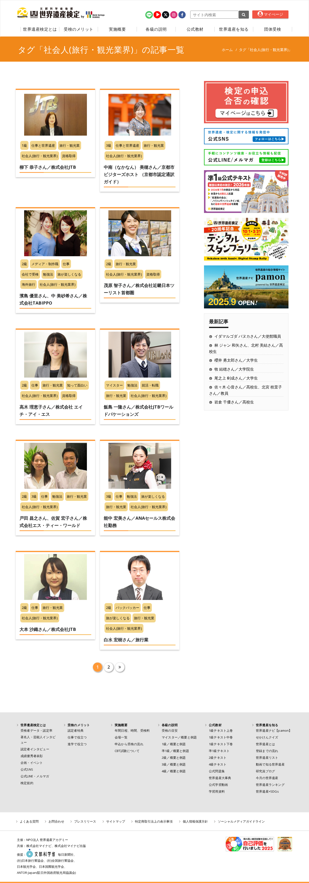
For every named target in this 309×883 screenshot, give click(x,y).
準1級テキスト (219, 751)
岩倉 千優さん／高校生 (234, 402)
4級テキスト (217, 764)
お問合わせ (56, 821)
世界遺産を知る (234, 29)
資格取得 (69, 155)
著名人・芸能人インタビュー (38, 739)
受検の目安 (170, 730)
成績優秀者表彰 (32, 756)
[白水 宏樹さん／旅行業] (140, 577)
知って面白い (77, 385)
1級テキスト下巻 (221, 744)
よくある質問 (29, 821)
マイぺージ (273, 14)
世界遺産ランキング (270, 784)
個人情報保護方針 (195, 821)
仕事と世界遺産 (43, 145)
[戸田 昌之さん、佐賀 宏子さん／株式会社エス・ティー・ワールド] (55, 466)
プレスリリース (85, 821)
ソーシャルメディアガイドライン (241, 821)
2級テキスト (217, 757)
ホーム (227, 49)
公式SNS (27, 769)
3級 (108, 145)
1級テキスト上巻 (221, 730)
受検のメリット (78, 29)
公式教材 (195, 29)
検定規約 (27, 783)
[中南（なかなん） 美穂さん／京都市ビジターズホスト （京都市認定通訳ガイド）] (140, 115)
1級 (24, 145)
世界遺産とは (265, 744)
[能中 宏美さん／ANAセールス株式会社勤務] (140, 466)
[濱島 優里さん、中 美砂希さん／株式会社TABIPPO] (55, 233)
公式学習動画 (218, 784)
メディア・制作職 (44, 264)
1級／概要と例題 (174, 744)
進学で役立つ (77, 744)
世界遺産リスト (267, 757)
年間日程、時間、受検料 (132, 730)
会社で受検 (30, 274)
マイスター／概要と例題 (179, 737)
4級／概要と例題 (174, 771)
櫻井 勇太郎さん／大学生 (236, 360)
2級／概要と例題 (174, 757)
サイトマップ (115, 821)
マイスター (114, 385)
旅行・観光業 (69, 145)
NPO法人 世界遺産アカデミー (47, 840)
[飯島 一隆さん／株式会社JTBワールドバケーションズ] (140, 355)
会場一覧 (121, 737)
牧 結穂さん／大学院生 (234, 369)
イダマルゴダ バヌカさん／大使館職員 (247, 336)
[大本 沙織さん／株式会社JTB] (55, 577)
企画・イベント (32, 762)
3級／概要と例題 (174, 764)
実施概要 (117, 29)
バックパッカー (127, 607)
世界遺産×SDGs (267, 791)
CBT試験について (127, 751)
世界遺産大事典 (220, 778)
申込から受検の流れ (129, 744)
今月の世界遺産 (267, 778)
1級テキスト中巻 (221, 737)
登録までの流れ (267, 751)
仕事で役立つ (77, 737)
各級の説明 (156, 29)
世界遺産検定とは (40, 29)
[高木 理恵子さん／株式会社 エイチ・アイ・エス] (55, 355)
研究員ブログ (265, 771)
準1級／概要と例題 (175, 751)
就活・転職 (150, 385)
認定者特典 (76, 730)
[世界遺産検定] (49, 13)
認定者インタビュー (35, 749)
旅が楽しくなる (69, 274)
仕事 (66, 264)
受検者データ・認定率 (36, 730)
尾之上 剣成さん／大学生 (236, 378)
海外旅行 (28, 284)
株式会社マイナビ (38, 846)
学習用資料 (217, 791)
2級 (24, 264)
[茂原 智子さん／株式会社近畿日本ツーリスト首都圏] (140, 233)
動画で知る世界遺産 (270, 764)
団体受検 (272, 29)
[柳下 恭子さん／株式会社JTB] (55, 115)
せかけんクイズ (267, 737)
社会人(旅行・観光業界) (40, 155)
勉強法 (48, 274)
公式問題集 (217, 771)
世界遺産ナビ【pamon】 (274, 730)
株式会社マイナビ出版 (70, 846)
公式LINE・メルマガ (35, 776)
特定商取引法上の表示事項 (154, 821)
